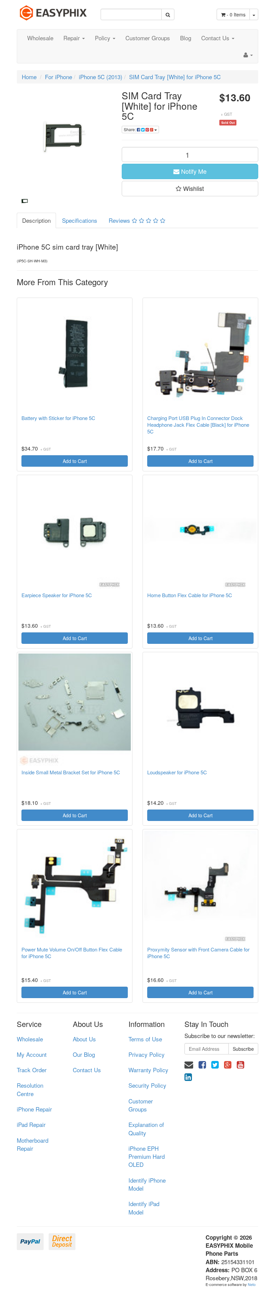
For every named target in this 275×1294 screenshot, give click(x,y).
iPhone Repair (34, 1109)
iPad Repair (31, 1124)
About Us (84, 1039)
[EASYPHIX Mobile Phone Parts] (54, 10)
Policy (103, 38)
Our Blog (84, 1054)
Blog (185, 38)
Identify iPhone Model (147, 1184)
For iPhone (58, 76)
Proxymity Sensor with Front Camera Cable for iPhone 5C (198, 953)
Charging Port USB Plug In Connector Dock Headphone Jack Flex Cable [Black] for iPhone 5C (198, 425)
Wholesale (40, 38)
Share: (130, 129)
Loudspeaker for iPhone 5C (177, 772)
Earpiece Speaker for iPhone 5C (56, 595)
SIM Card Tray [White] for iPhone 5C (175, 76)
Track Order (32, 1070)
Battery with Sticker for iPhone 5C (58, 418)
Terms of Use (145, 1039)
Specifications (79, 220)
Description (36, 220)
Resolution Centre (30, 1089)
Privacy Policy (146, 1054)
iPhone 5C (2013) (100, 76)
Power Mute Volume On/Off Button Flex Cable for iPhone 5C (71, 953)
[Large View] (25, 201)
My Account (32, 1054)
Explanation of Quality (146, 1128)
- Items (236, 14)
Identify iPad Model (143, 1207)
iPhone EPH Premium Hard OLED (146, 1156)
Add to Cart (75, 461)
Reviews (120, 220)
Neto (252, 1284)
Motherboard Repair (32, 1144)
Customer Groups (147, 38)
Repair (72, 38)
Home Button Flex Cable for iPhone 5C (189, 595)
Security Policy (147, 1085)
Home (29, 76)
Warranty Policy (148, 1070)
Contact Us (216, 38)
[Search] (167, 14)
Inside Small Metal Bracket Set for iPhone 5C (70, 772)
